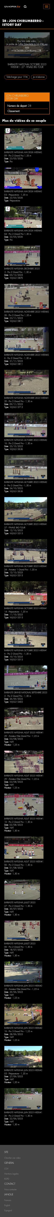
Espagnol (8, 1210)
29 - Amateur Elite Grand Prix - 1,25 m (21, 736)
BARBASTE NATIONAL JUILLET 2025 (19, 902)
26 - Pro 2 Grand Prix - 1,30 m (18, 1115)
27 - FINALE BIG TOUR (14, 527)
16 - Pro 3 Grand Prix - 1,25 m (18, 1031)
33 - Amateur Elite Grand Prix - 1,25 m (21, 989)
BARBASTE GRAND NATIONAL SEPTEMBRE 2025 (25, 692)
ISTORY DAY (12, 98)
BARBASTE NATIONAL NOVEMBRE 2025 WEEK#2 (26, 311)
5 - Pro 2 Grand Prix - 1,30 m (17, 696)
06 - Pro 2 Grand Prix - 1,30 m (18, 864)
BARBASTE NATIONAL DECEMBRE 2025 (22, 268)
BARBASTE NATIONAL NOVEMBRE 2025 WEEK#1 (26, 398)
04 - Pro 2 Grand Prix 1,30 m (17, 234)
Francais (7, 1200)
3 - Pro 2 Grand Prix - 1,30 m (17, 272)
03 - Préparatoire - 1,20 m (16, 194)
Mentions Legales (11, 1173)
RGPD (6, 1179)
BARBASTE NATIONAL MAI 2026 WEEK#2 (23, 152)
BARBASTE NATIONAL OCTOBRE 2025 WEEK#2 (25, 440)
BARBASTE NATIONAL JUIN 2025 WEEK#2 (23, 985)
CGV (6, 1168)
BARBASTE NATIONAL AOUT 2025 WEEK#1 (23, 732)
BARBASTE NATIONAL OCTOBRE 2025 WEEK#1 (25, 524)
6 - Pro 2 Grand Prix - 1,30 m (17, 358)
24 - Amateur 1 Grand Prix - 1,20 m (20, 569)
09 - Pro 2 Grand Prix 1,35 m (17, 155)
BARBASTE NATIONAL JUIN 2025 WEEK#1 (23, 1112)
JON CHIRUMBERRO (17, 95)
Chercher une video (12, 1158)
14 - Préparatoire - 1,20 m (16, 611)
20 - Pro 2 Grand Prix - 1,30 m (18, 401)
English (7, 1205)
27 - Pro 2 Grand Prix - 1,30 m (18, 906)
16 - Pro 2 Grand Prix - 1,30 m (18, 443)
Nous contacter (10, 1189)
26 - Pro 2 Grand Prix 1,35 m (17, 315)
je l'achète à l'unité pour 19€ (27, 50)
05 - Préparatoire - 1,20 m (16, 1073)
